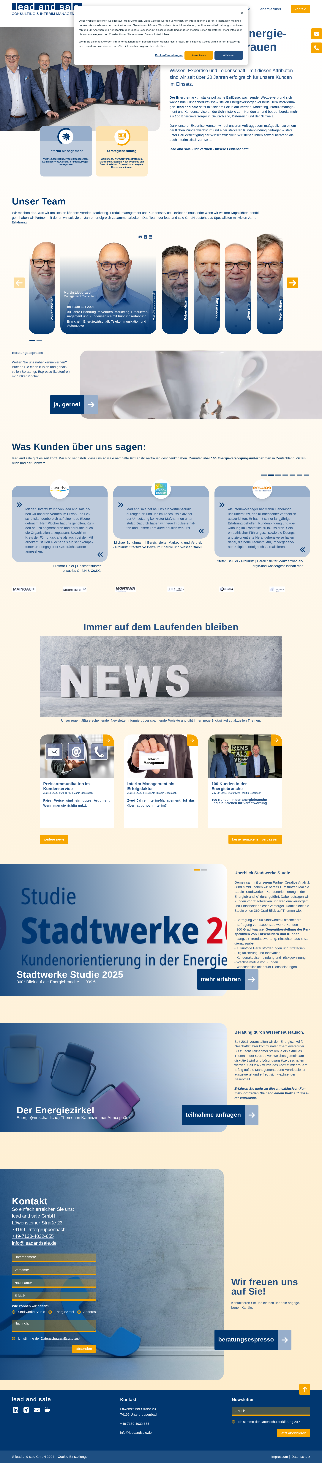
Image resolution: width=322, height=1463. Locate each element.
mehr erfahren (221, 979)
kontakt (300, 9)
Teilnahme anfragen (213, 1114)
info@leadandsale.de (34, 1243)
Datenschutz (300, 1457)
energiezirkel (270, 9)
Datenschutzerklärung (57, 1338)
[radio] (28, 1312)
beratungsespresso (246, 1339)
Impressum (279, 1457)
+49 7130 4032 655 (134, 1424)
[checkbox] (54, 1312)
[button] (32, 340)
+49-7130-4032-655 (33, 1236)
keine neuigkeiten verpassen (255, 839)
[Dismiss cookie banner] (242, 13)
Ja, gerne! (67, 404)
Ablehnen (228, 55)
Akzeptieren (199, 55)
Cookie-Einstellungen (169, 55)
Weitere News (54, 839)
